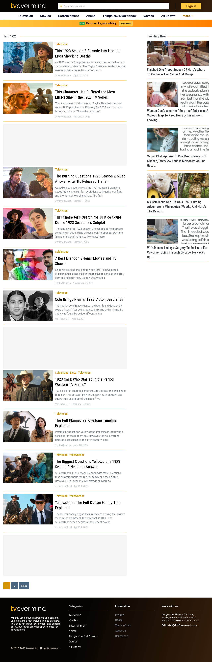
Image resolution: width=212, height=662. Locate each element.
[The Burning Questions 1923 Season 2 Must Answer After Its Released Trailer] (28, 182)
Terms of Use (123, 625)
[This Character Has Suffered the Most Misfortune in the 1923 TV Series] (28, 98)
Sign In (191, 6)
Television (25, 16)
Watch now (126, 23)
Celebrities (61, 251)
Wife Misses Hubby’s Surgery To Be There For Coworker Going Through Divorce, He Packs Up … (177, 252)
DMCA (119, 620)
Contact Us (121, 636)
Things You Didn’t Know (119, 16)
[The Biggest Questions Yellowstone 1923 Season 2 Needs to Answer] (28, 468)
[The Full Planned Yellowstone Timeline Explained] (28, 426)
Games (149, 16)
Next (24, 585)
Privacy (119, 614)
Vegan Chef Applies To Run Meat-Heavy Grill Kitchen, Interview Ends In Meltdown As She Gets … (176, 161)
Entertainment (68, 16)
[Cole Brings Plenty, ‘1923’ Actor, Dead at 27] (28, 305)
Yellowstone (76, 455)
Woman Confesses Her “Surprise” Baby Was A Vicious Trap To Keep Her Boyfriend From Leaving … (177, 115)
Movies (45, 16)
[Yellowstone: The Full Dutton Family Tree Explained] (28, 509)
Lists (73, 372)
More (186, 16)
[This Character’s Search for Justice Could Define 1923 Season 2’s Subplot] (28, 223)
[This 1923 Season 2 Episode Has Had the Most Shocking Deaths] (28, 57)
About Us (120, 630)
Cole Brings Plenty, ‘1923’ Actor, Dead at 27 (89, 299)
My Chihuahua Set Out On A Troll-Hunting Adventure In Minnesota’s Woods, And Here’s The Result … (176, 206)
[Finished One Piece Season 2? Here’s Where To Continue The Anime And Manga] (178, 53)
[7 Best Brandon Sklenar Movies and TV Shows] (28, 264)
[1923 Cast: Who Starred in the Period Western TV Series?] (28, 385)
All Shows (168, 16)
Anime (90, 16)
